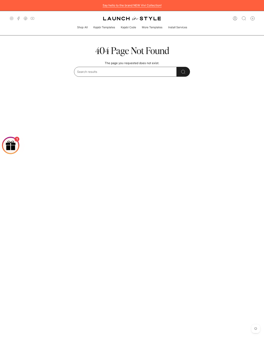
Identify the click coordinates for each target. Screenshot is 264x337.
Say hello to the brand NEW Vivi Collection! (132, 5)
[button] (104, 27)
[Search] (183, 72)
